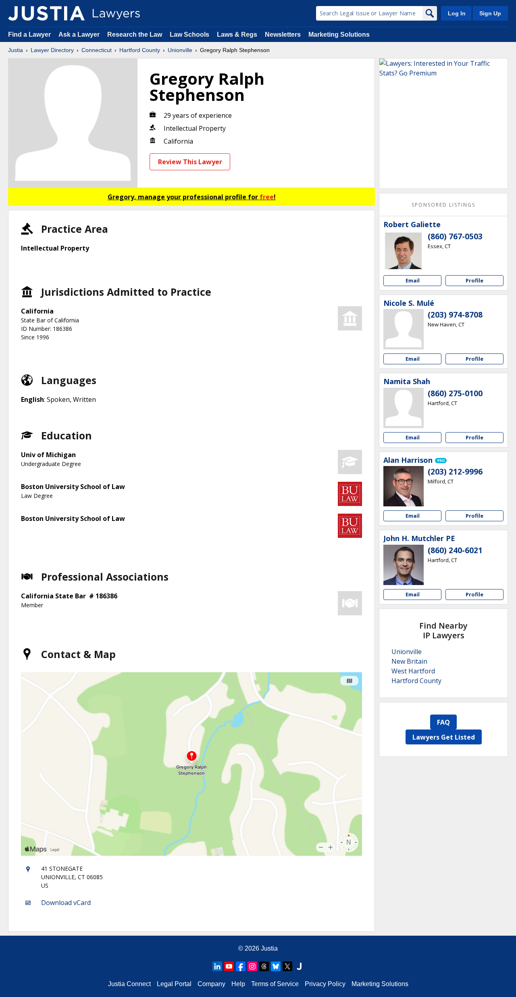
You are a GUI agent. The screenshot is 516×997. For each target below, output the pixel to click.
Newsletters (283, 34)
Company (211, 983)
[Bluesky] (276, 966)
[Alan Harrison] (403, 486)
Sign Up (490, 13)
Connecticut (96, 50)
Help (238, 983)
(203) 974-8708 (455, 314)
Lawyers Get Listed (443, 737)
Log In (457, 13)
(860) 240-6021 (455, 550)
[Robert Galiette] (403, 251)
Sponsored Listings (443, 204)
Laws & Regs (237, 34)
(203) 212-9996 (455, 471)
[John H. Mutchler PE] (403, 565)
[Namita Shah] (403, 408)
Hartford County (139, 50)
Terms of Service (275, 983)
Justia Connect (129, 983)
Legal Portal (174, 983)
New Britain (409, 661)
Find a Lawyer (29, 34)
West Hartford (413, 671)
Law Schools (189, 34)
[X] (287, 966)
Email (413, 280)
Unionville (180, 50)
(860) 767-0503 (455, 236)
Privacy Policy (325, 983)
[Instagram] (252, 966)
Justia (15, 50)
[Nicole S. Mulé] (403, 329)
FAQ (443, 722)
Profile (474, 280)
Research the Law (134, 34)
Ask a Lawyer (79, 34)
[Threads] (264, 966)
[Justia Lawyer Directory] (46, 13)
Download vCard (66, 902)
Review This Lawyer (190, 161)
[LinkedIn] (217, 966)
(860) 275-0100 (455, 393)
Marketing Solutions (339, 34)
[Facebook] (241, 966)
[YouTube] (229, 966)
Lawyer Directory (52, 50)
